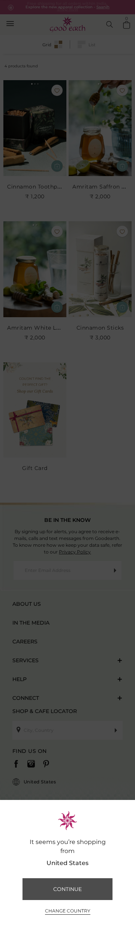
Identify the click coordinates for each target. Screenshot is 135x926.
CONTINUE (67, 889)
